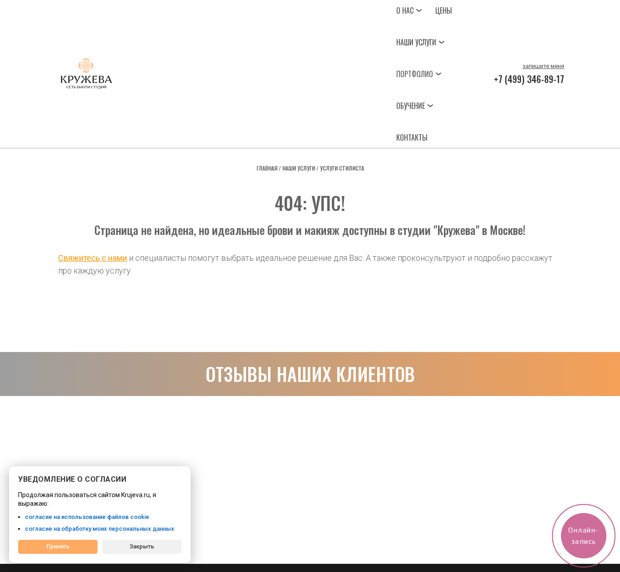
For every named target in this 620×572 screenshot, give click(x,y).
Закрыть (141, 546)
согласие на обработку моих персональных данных (99, 528)
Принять (58, 546)
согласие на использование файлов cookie (87, 516)
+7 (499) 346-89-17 (529, 79)
